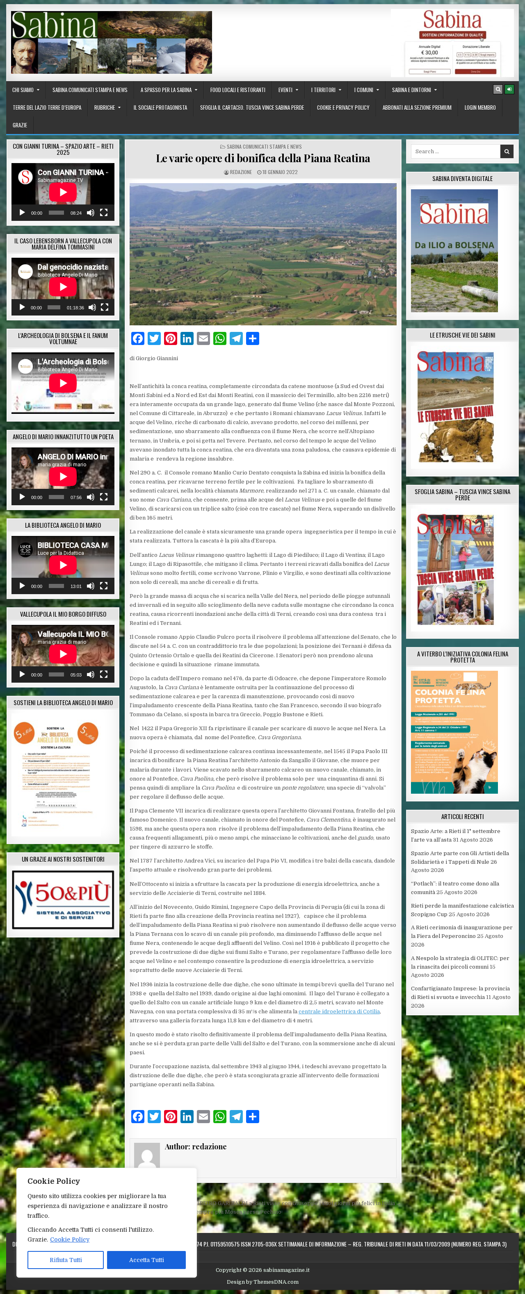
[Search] (498, 89)
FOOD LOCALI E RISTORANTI (237, 90)
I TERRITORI (323, 90)
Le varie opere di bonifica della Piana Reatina (263, 158)
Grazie (20, 125)
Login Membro (480, 107)
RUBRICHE (104, 107)
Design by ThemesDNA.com (263, 1282)
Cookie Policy (69, 1239)
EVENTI (285, 90)
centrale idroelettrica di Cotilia (339, 1011)
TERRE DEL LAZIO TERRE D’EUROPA (47, 107)
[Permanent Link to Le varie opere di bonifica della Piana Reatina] (263, 254)
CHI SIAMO (23, 90)
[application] (62, 192)
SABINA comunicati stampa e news (90, 90)
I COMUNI (363, 90)
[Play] (22, 213)
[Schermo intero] (104, 213)
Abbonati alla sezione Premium (417, 107)
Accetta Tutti (146, 1260)
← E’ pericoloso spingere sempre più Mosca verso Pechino (203, 1212)
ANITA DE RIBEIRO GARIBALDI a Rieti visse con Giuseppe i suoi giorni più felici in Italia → (283, 1203)
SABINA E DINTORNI (411, 90)
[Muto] (91, 213)
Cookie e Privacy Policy (343, 107)
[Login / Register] (509, 89)
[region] (106, 1223)
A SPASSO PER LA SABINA (166, 90)
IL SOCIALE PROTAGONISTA (160, 107)
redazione (241, 171)
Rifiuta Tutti (66, 1260)
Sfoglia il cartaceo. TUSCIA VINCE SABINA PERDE (252, 107)
